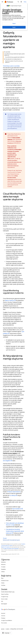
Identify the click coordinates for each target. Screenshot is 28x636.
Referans (3, 564)
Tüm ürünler (4, 623)
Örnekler (3, 567)
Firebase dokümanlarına (13, 492)
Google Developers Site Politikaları (11, 548)
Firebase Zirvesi (4, 580)
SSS (2, 601)
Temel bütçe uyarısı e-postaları (11, 66)
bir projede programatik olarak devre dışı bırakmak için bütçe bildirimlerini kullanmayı (14, 162)
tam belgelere (6, 460)
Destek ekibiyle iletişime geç (7, 591)
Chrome (3, 615)
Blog (2, 578)
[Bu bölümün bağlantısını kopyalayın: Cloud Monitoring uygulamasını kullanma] (4, 295)
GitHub (3, 571)
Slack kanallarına (16, 509)
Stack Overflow (5, 594)
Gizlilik (7, 629)
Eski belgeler (4, 603)
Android (3, 613)
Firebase (3, 618)
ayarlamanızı (10, 179)
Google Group (4, 596)
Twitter (2, 583)
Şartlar (2, 629)
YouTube (3, 585)
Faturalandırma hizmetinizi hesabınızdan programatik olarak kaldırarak (15, 531)
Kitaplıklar (3, 569)
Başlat (14, 27)
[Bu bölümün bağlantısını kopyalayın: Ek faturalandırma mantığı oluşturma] (4, 362)
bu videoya (13, 495)
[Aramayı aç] (18, 2)
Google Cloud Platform (6, 620)
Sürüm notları (4, 599)
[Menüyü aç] (2, 2)
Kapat (14, 23)
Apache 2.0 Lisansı (5, 547)
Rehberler (3, 562)
